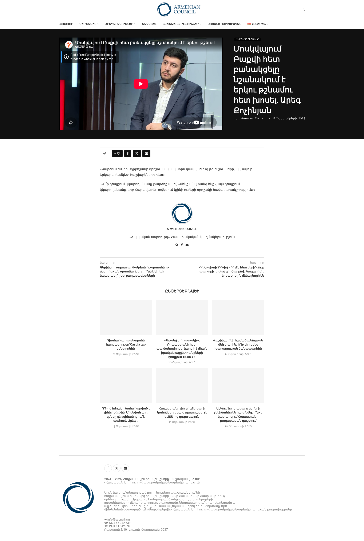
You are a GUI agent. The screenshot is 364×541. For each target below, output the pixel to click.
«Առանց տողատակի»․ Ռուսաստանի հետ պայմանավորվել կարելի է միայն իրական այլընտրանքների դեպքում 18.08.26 (182, 348)
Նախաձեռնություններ (181, 24)
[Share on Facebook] (127, 153)
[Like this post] (118, 153)
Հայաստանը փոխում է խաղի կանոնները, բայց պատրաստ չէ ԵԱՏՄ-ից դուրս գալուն (182, 412)
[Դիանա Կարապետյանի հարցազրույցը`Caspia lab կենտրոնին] (126, 317)
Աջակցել (149, 24)
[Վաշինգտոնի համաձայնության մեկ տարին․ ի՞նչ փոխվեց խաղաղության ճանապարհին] (238, 317)
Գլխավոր (66, 24)
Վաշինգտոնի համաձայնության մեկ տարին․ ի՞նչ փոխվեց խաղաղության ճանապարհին (238, 344)
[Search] (303, 9)
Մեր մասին (87, 24)
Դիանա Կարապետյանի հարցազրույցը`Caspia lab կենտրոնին (126, 344)
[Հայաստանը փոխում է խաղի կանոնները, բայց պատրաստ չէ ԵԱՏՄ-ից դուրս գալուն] (182, 385)
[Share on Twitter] (137, 153)
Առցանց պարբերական (224, 24)
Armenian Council (253, 118)
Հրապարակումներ (119, 24)
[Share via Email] (146, 153)
